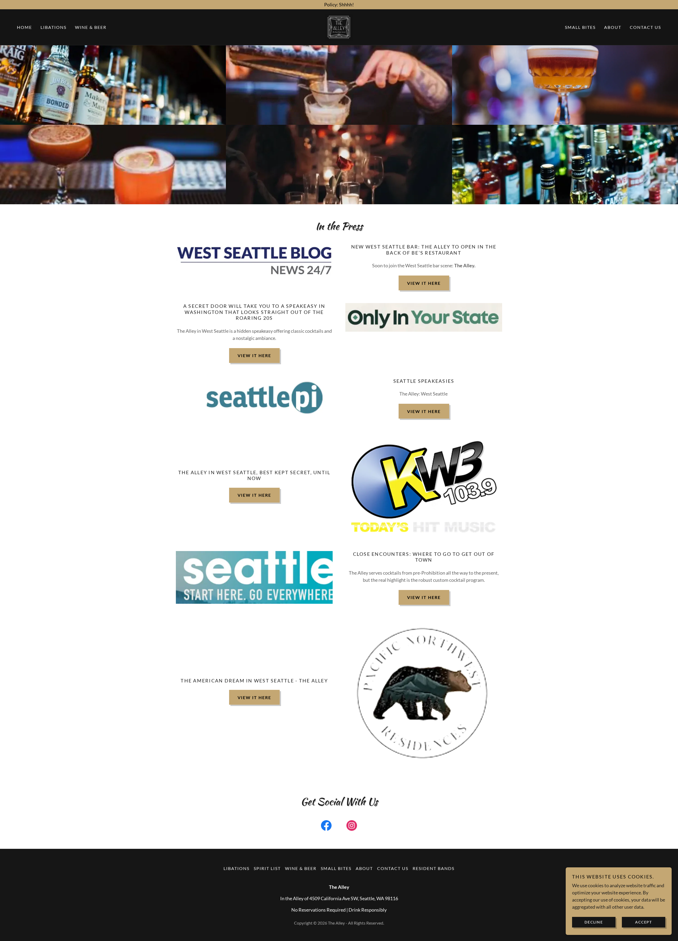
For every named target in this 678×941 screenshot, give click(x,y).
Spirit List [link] (267, 868)
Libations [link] (53, 27)
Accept (643, 922)
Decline (594, 922)
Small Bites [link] (580, 27)
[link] (339, 26)
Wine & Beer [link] (90, 27)
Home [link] (24, 27)
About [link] (612, 27)
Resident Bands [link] (433, 868)
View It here (254, 495)
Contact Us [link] (645, 27)
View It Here (424, 283)
